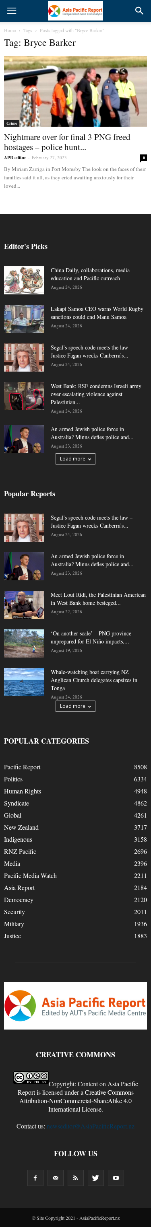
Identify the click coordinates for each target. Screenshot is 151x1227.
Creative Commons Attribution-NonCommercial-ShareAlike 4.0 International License (76, 1100)
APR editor (15, 157)
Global (12, 815)
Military (14, 923)
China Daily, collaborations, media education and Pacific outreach (90, 274)
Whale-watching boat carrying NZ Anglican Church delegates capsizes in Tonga (94, 680)
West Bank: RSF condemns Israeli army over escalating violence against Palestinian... (96, 394)
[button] (139, 11)
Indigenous (18, 839)
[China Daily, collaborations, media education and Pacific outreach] (24, 280)
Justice (12, 935)
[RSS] (76, 1178)
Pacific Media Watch (30, 875)
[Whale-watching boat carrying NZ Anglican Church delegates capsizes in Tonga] (24, 682)
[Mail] (56, 1178)
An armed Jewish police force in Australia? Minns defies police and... (92, 433)
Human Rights (22, 791)
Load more (72, 458)
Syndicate (16, 803)
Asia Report (19, 887)
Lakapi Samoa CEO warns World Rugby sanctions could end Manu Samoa (97, 313)
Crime (11, 123)
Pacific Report (22, 767)
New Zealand (21, 827)
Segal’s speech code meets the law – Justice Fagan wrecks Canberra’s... (91, 351)
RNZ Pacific (20, 851)
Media (12, 863)
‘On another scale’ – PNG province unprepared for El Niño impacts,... (91, 637)
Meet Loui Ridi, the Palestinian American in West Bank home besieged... (98, 598)
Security (14, 911)
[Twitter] (96, 1178)
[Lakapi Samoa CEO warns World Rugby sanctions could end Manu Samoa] (24, 319)
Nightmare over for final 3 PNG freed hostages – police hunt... (67, 141)
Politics (13, 779)
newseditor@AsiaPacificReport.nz (90, 1126)
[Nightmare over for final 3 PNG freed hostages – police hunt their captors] (75, 91)
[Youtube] (116, 1178)
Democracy (18, 899)
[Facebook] (35, 1178)
